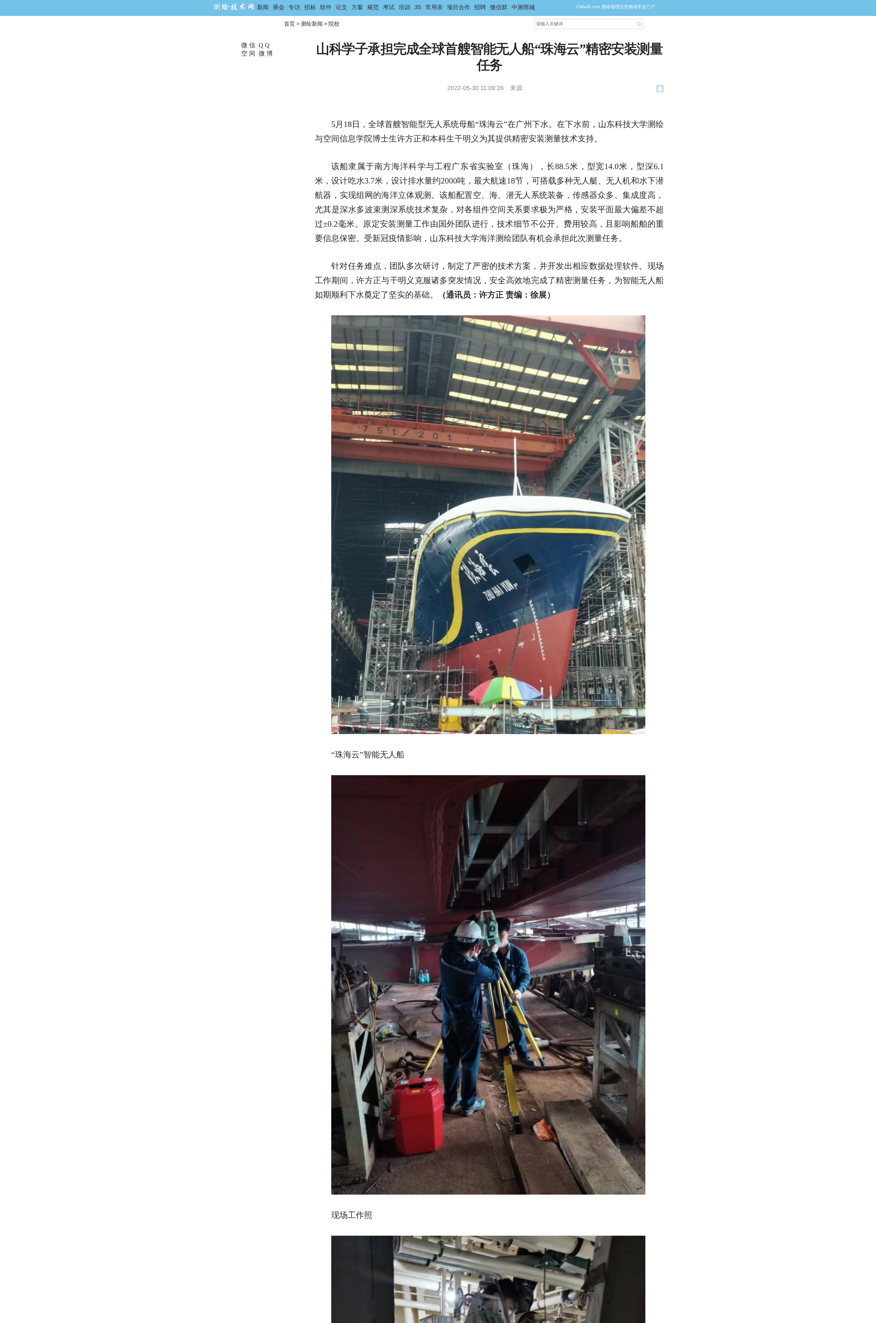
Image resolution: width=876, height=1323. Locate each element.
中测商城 (523, 7)
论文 (341, 7)
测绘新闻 (312, 24)
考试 (389, 7)
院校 (333, 24)
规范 (373, 7)
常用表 (434, 7)
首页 (289, 24)
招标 (310, 7)
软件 (326, 7)
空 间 (247, 53)
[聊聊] (660, 90)
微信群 (498, 7)
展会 (278, 7)
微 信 (247, 45)
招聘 (480, 7)
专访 (294, 7)
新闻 (263, 7)
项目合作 (458, 7)
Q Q (263, 45)
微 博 (265, 53)
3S (417, 7)
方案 (357, 7)
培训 (404, 7)
